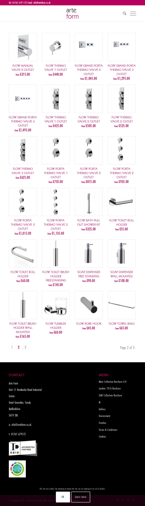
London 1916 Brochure (110, 388)
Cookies (102, 436)
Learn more (80, 497)
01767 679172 (18, 434)
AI (100, 402)
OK (63, 497)
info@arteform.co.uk (21, 425)
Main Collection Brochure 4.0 (113, 381)
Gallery (102, 409)
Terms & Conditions (108, 429)
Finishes (102, 423)
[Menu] (131, 13)
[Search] (122, 13)
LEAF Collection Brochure (110, 395)
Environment (105, 416)
